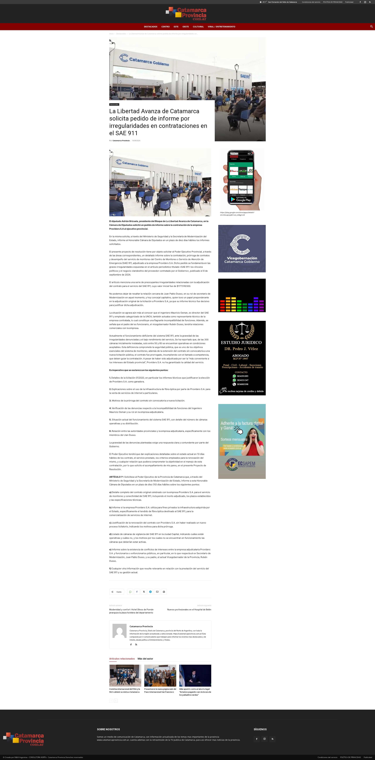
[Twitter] (143, 592)
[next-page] (116, 701)
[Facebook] (360, 2)
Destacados (150, 26)
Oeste (186, 26)
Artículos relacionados (122, 658)
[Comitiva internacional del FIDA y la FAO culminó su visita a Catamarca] (125, 676)
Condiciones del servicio (311, 2)
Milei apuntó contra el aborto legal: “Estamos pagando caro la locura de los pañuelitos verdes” (195, 692)
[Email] (157, 592)
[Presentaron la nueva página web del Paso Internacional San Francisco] (160, 676)
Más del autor (145, 658)
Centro (165, 26)
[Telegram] (150, 592)
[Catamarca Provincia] (187, 13)
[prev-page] (111, 701)
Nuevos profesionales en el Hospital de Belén (189, 609)
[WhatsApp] (130, 592)
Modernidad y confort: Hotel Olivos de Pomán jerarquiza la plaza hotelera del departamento (131, 611)
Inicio (111, 33)
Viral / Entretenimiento (221, 26)
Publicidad (349, 2)
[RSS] (370, 2)
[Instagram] (365, 2)
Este (176, 26)
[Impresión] (164, 592)
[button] (371, 26)
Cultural (198, 26)
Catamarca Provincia (121, 140)
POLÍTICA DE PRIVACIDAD (332, 2)
